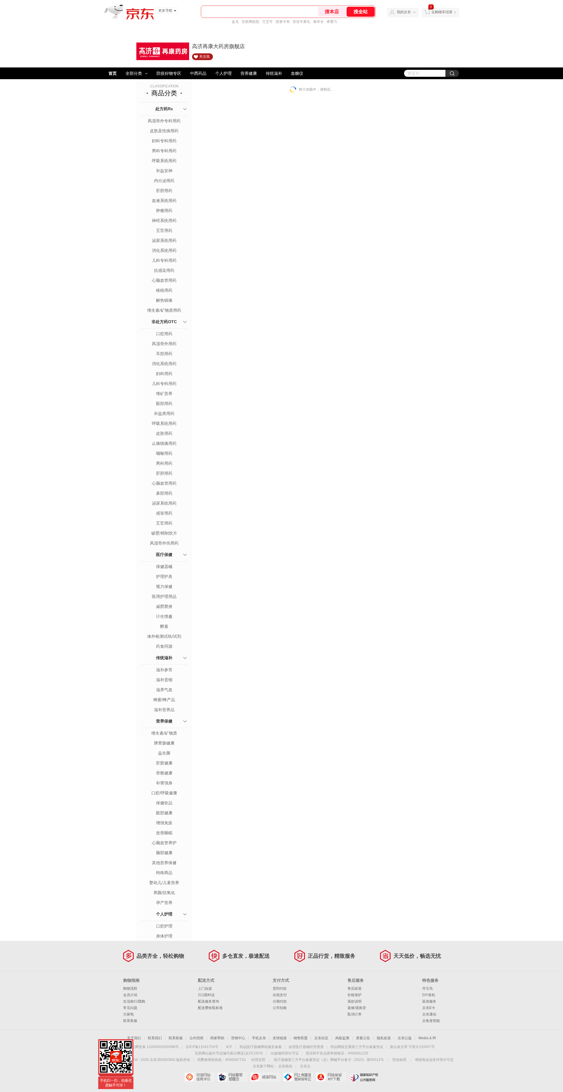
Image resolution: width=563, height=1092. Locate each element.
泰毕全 (318, 22)
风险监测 (342, 1038)
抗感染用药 (164, 270)
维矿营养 (164, 393)
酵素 (164, 626)
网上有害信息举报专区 (298, 1077)
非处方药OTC (164, 321)
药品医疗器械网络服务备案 (261, 1047)
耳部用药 (164, 353)
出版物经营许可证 (285, 1053)
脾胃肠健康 (164, 743)
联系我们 (155, 1038)
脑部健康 (164, 852)
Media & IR (427, 1038)
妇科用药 (164, 373)
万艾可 (267, 22)
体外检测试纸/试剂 (164, 636)
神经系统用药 (164, 220)
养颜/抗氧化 (164, 892)
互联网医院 (250, 22)
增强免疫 (164, 822)
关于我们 (134, 1038)
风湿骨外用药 (164, 343)
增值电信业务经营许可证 (434, 1060)
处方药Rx (164, 108)
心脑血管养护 (164, 842)
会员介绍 (130, 995)
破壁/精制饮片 (164, 533)
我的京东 (404, 12)
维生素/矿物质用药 (164, 310)
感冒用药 (164, 513)
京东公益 (405, 1038)
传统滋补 (274, 73)
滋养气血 (164, 689)
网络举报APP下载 (331, 1077)
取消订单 (354, 1014)
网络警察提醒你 (232, 1077)
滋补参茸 (164, 669)
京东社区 (321, 1038)
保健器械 (164, 566)
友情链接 (280, 1038)
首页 (112, 73)
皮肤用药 (164, 433)
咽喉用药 (164, 453)
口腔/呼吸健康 (164, 793)
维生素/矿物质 (164, 733)
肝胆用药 (164, 190)
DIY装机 (428, 995)
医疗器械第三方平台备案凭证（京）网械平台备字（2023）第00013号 (329, 1060)
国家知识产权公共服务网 (364, 1077)
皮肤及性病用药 (164, 130)
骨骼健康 (164, 773)
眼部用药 (164, 403)
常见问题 (130, 1008)
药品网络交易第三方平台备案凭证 (356, 1047)
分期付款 (280, 1001)
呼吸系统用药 (164, 160)
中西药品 (198, 73)
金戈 (235, 22)
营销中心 (238, 1038)
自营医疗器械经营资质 (306, 1047)
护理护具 (164, 576)
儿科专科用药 (164, 260)
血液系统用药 (164, 200)
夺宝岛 (427, 988)
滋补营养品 (164, 709)
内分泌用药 (164, 180)
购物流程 (130, 988)
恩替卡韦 (283, 22)
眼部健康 (164, 812)
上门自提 (205, 988)
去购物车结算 (441, 12)
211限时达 (206, 995)
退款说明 (354, 1001)
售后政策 (354, 988)
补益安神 (164, 170)
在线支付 (280, 995)
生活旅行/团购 (134, 1001)
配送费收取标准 (210, 1008)
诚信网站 (265, 1077)
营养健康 (248, 73)
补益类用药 (164, 413)
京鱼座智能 (431, 1021)
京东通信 (429, 1014)
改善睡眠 (164, 832)
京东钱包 (285, 1066)
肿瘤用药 (164, 210)
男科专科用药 (164, 150)
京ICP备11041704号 (202, 1047)
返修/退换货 (356, 1008)
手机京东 (259, 1038)
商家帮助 (217, 1038)
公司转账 (280, 1008)
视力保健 (164, 586)
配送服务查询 (208, 1001)
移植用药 (164, 290)
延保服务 (429, 1001)
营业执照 (399, 1060)
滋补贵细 (164, 679)
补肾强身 (164, 783)
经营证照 (258, 1060)
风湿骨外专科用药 (164, 120)
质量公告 (363, 1038)
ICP (229, 1047)
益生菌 (164, 753)
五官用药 (164, 230)
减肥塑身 (164, 606)
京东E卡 (428, 1008)
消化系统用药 (164, 250)
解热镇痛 (164, 300)
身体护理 (164, 936)
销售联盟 (301, 1038)
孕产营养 (164, 902)
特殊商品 (164, 872)
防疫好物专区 (169, 73)
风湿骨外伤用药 (164, 543)
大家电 (128, 1014)
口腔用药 (164, 333)
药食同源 (164, 646)
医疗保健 (164, 554)
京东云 (305, 1066)
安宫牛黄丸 (301, 22)
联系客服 (130, 1021)
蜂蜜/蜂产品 (164, 699)
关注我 (204, 57)
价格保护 (354, 995)
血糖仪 (297, 73)
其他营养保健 (164, 862)
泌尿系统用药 (164, 240)
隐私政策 (384, 1038)
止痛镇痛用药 (164, 443)
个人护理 (223, 73)
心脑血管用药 (164, 280)
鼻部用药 (164, 493)
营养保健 (164, 721)
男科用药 (164, 463)
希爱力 (332, 22)
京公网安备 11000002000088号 (153, 1047)
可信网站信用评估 (199, 1077)
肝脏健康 (164, 763)
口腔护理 (164, 926)
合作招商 (196, 1038)
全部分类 (134, 73)
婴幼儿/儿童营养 (164, 882)
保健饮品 (164, 803)
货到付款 (280, 988)
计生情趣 (164, 616)
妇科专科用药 (164, 140)
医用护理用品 (164, 596)
